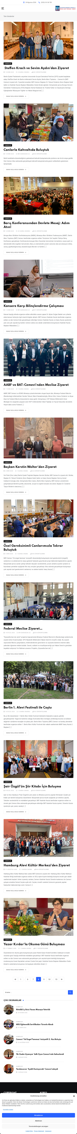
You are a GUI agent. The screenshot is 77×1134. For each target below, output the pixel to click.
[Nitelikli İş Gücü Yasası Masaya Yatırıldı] (9, 1010)
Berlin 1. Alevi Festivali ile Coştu (28, 707)
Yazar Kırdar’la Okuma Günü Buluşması (34, 944)
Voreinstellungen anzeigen (38, 1126)
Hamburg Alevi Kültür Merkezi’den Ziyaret (37, 865)
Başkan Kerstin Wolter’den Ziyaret (30, 467)
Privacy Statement (39, 1131)
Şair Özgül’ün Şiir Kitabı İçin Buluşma (32, 786)
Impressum (48, 1131)
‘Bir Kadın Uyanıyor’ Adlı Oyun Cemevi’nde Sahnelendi (40, 1054)
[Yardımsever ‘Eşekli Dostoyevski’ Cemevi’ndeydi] (9, 1069)
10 (49, 979)
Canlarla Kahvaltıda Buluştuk (26, 149)
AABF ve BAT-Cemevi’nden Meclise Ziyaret (36, 385)
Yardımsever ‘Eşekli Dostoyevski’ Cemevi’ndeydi (37, 1069)
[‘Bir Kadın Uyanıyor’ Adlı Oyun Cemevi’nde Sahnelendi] (9, 1054)
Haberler (19, 1007)
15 (56, 979)
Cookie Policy (29, 1131)
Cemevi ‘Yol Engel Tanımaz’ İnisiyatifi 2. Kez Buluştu (38, 1039)
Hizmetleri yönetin (8, 1109)
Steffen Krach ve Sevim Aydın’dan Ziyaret (36, 68)
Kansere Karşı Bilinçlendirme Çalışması (34, 306)
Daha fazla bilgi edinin (15, 96)
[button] (74, 1096)
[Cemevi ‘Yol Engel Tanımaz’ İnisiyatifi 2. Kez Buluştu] (9, 1039)
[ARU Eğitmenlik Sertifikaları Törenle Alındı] (9, 1024)
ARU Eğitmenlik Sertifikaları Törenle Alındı (34, 1024)
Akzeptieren (38, 1115)
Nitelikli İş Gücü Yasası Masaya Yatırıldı (33, 1010)
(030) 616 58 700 (46, 2)
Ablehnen (38, 1121)
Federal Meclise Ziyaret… (23, 628)
